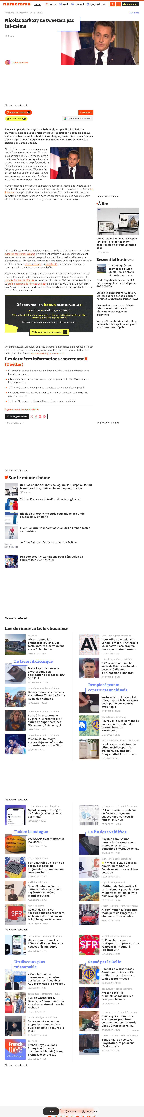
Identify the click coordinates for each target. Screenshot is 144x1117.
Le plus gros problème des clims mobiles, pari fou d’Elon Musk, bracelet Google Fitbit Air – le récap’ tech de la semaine (120, 749)
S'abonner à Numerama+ (47, 332)
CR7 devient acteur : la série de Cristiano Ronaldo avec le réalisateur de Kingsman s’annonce (115, 310)
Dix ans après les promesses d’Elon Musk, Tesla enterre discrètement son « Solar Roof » (121, 270)
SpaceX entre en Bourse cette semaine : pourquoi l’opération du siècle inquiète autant (44, 890)
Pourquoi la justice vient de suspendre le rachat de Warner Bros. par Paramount (120, 725)
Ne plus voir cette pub (16, 105)
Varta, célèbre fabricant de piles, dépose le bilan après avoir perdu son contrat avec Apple (117, 324)
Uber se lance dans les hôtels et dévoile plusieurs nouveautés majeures (45, 943)
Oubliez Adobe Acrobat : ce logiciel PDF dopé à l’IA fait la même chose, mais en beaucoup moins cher (56, 486)
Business (134, 12)
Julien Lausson (20, 62)
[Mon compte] (112, 4)
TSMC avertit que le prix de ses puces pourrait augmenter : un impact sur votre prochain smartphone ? (46, 867)
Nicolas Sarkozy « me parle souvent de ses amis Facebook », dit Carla (52, 515)
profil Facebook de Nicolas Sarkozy (27, 283)
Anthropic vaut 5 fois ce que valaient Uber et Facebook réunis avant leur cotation (120, 867)
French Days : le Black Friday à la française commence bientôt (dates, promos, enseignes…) (45, 1049)
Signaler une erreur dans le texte (22, 409)
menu (37, 3)
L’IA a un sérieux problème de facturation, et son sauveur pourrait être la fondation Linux (119, 815)
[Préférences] (118, 4)
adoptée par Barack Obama (20, 254)
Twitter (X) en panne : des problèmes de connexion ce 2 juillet (42, 401)
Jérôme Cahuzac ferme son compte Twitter (48, 542)
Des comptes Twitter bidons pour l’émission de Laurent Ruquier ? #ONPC (51, 558)
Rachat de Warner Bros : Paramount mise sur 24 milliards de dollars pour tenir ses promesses (118, 973)
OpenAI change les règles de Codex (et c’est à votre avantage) (45, 813)
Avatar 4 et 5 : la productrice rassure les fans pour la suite (117, 996)
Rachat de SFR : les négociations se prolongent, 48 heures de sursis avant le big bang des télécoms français (46, 914)
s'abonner (132, 4)
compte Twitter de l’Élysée (19, 280)
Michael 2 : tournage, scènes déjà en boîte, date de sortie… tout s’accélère (45, 742)
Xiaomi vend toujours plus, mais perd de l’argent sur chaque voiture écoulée (120, 913)
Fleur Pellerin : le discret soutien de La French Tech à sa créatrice (55, 529)
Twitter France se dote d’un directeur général (50, 499)
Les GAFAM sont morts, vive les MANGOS (46, 840)
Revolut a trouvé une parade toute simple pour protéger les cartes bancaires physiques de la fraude (119, 843)
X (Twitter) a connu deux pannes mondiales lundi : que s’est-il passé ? (47, 387)
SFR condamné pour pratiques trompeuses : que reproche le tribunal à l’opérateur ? (120, 944)
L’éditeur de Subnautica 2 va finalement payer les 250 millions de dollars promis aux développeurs (120, 891)
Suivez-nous (86, 112)
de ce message (33, 264)
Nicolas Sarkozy (15, 423)
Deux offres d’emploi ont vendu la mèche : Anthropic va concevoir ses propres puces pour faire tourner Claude (120, 644)
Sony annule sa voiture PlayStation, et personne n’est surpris (118, 1043)
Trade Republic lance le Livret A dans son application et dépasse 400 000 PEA (116, 283)
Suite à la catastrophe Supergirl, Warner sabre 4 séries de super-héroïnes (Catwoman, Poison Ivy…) (117, 295)
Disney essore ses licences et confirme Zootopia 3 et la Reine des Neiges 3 (46, 695)
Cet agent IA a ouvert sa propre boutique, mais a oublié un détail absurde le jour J (46, 1026)
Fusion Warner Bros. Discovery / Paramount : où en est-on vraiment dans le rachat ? (46, 1002)
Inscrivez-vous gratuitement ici (47, 353)
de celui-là (51, 264)
